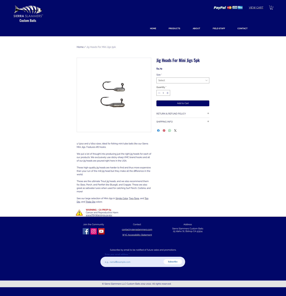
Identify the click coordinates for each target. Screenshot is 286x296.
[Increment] (168, 93)
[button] (271, 8)
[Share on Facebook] (158, 130)
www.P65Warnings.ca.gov (99, 215)
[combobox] (182, 80)
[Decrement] (159, 93)
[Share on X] (175, 130)
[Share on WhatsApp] (169, 130)
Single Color (122, 198)
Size (159, 74)
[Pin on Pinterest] (164, 130)
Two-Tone (134, 198)
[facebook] (86, 231)
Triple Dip (90, 201)
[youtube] (93, 231)
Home (80, 47)
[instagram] (101, 231)
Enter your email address (116, 254)
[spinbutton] (163, 93)
